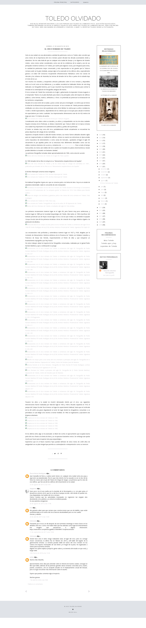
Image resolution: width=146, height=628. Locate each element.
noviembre (104, 172)
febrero (103, 201)
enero (103, 204)
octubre (103, 175)
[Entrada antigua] (89, 591)
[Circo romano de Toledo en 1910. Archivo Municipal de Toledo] (46, 174)
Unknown (33, 521)
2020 (101, 152)
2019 (101, 155)
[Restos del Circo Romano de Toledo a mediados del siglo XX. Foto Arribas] (49, 206)
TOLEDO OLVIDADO (73, 18)
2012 (101, 213)
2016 (101, 163)
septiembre (104, 178)
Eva (31, 508)
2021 (101, 149)
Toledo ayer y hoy (108, 243)
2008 (101, 225)
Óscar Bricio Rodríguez (38, 473)
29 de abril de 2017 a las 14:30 (39, 517)
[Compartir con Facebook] (58, 454)
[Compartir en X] (55, 454)
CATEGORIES (74, 2)
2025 (101, 138)
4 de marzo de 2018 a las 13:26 (40, 553)
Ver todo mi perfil (108, 275)
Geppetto (33, 488)
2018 (101, 158)
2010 (101, 219)
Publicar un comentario (35, 584)
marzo (103, 198)
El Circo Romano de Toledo (109, 183)
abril (102, 195)
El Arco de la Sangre (109, 125)
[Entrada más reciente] (26, 591)
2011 (101, 216)
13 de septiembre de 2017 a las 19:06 (42, 532)
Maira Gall (73, 612)
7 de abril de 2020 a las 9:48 (39, 580)
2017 (101, 161)
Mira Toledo (109, 240)
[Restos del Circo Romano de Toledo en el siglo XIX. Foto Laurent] (47, 156)
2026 (101, 135)
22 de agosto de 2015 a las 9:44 (40, 485)
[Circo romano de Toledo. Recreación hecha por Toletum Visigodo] (47, 119)
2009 (101, 222)
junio (102, 189)
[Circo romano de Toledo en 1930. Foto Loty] (40, 201)
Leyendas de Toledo (108, 246)
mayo (103, 192)
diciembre (104, 169)
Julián (32, 557)
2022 (101, 146)
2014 (101, 207)
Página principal (60, 2)
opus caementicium (68, 145)
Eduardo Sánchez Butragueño (110, 272)
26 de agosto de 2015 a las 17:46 (40, 504)
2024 (101, 140)
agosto (103, 180)
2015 (101, 166)
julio (102, 186)
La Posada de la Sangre (109, 95)
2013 (101, 210)
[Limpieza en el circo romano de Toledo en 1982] (41, 418)
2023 (101, 143)
